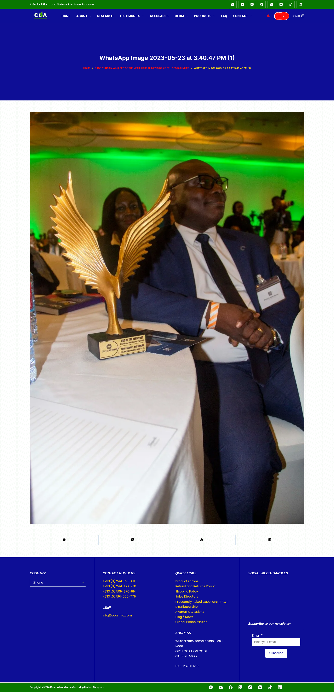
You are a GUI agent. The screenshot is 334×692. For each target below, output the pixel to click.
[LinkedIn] (300, 4)
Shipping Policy (186, 591)
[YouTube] (281, 4)
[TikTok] (291, 4)
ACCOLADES (159, 16)
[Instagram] (252, 4)
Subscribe (276, 653)
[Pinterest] (201, 540)
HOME (65, 16)
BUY (282, 16)
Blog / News (184, 617)
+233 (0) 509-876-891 (119, 591)
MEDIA (179, 16)
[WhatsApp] (233, 4)
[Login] (268, 15)
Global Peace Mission (191, 622)
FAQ (224, 16)
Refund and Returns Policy (195, 586)
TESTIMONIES (129, 16)
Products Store (186, 581)
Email (257, 635)
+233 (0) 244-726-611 (119, 581)
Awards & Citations (189, 612)
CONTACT (240, 16)
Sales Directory (187, 596)
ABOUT (82, 16)
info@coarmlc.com (117, 615)
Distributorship (186, 606)
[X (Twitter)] (271, 4)
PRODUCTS (202, 16)
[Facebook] (262, 4)
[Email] (242, 4)
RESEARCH (105, 16)
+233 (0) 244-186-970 (119, 586)
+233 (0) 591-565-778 (119, 596)
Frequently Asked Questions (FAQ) (201, 601)
